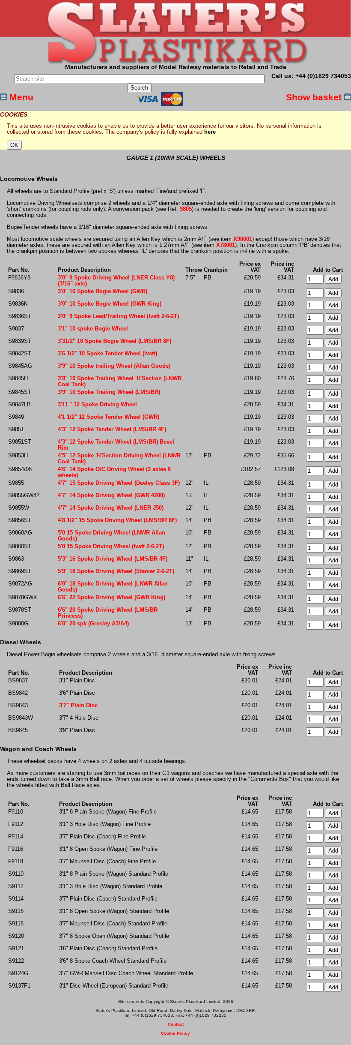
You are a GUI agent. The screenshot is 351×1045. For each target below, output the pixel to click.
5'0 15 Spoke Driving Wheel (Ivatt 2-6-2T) (111, 547)
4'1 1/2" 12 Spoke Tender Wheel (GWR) (108, 417)
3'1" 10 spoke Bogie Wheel (93, 329)
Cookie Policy (175, 1033)
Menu (20, 97)
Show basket (315, 97)
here (210, 132)
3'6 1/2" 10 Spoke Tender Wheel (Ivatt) (107, 354)
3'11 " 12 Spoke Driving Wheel (97, 405)
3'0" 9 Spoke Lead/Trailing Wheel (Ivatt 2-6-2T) (118, 316)
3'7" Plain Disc (78, 706)
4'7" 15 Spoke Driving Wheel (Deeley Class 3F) (119, 483)
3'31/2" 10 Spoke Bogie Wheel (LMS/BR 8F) (114, 341)
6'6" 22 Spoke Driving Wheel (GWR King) (111, 598)
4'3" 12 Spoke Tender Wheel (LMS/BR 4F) (112, 429)
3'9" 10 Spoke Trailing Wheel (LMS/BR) (109, 392)
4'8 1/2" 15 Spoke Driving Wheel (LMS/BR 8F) (117, 520)
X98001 (242, 239)
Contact (176, 1024)
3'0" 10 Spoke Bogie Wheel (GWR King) (109, 304)
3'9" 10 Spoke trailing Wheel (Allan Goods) (114, 366)
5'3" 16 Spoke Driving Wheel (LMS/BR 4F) (112, 559)
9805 (186, 209)
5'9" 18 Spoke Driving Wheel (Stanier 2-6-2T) (116, 571)
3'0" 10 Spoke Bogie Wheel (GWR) (102, 291)
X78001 (225, 245)
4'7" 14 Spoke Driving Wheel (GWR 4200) (111, 495)
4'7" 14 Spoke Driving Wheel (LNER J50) (111, 508)
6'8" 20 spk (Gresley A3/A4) (93, 624)
